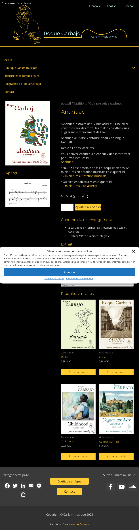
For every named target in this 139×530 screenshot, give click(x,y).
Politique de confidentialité (79, 278)
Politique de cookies (54, 278)
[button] (133, 251)
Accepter (69, 272)
